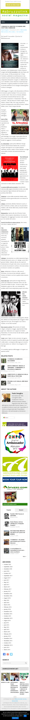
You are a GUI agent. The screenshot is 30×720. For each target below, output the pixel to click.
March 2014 (7, 649)
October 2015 (7, 616)
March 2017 (7, 587)
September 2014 (8, 645)
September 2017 (8, 575)
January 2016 (7, 609)
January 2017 (7, 591)
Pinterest (7, 654)
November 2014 (8, 640)
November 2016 (8, 596)
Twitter (11, 654)
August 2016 (7, 598)
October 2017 (7, 573)
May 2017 (6, 582)
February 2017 (7, 589)
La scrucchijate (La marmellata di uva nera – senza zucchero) (17, 550)
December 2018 (8, 569)
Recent (21, 510)
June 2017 (6, 580)
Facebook (4, 654)
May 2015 (6, 627)
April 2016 (6, 602)
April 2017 (6, 584)
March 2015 (7, 631)
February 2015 (7, 634)
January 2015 (7, 636)
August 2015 (7, 620)
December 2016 (8, 593)
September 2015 (8, 618)
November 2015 (8, 613)
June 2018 (6, 571)
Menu (3, 22)
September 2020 (8, 566)
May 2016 (6, 600)
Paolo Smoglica (5, 30)
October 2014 (7, 643)
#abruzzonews (4, 31)
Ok (25, 716)
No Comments (20, 31)
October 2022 (7, 564)
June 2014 (6, 647)
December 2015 (8, 611)
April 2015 (6, 629)
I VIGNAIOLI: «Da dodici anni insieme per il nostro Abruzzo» (17, 541)
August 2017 (7, 578)
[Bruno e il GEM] (5, 677)
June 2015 (6, 625)
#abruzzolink (23, 30)
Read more (15, 718)
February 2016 (7, 607)
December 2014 (8, 638)
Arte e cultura (12, 31)
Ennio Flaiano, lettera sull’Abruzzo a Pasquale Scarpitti (17, 523)
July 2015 (6, 622)
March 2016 (7, 604)
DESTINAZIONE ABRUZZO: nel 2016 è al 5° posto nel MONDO (17, 532)
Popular (9, 510)
